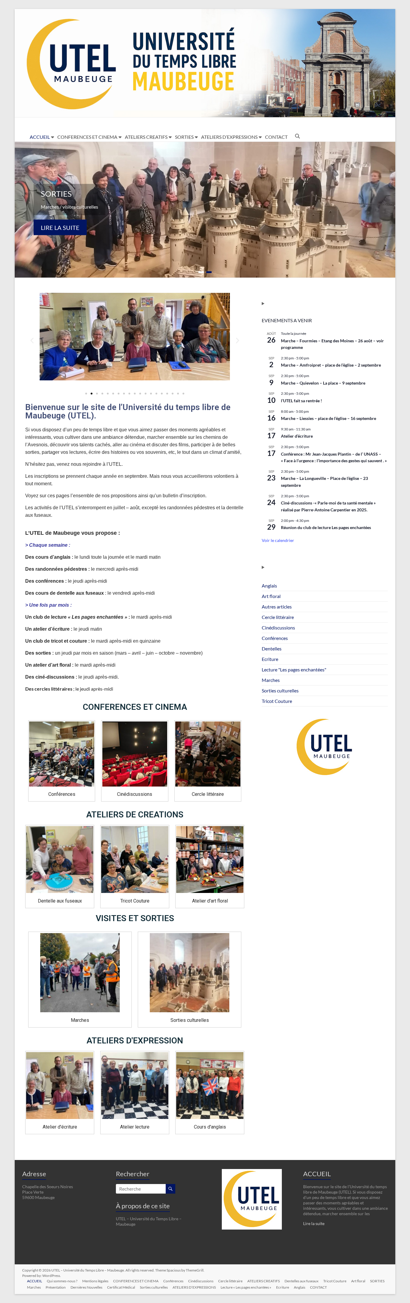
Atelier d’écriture (297, 436)
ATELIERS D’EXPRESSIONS (229, 137)
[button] (32, 340)
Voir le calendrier (278, 540)
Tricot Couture (277, 701)
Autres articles (277, 606)
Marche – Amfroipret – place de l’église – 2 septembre (331, 364)
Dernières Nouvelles (86, 1287)
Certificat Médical (121, 1287)
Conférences (275, 638)
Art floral (271, 596)
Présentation (56, 1287)
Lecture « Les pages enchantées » (246, 1287)
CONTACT (276, 137)
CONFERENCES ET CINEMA (87, 137)
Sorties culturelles (280, 690)
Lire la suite (313, 1223)
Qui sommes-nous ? (62, 1281)
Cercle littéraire (278, 617)
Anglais (269, 585)
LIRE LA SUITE (60, 227)
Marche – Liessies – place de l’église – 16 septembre (328, 418)
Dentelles (272, 648)
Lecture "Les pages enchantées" (294, 669)
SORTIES (184, 137)
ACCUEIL (40, 137)
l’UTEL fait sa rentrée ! (301, 400)
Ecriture (270, 659)
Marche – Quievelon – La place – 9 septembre (323, 382)
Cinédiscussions (278, 627)
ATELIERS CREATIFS (146, 137)
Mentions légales (95, 1281)
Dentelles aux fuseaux (301, 1281)
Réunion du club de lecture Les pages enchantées (326, 527)
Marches (271, 680)
